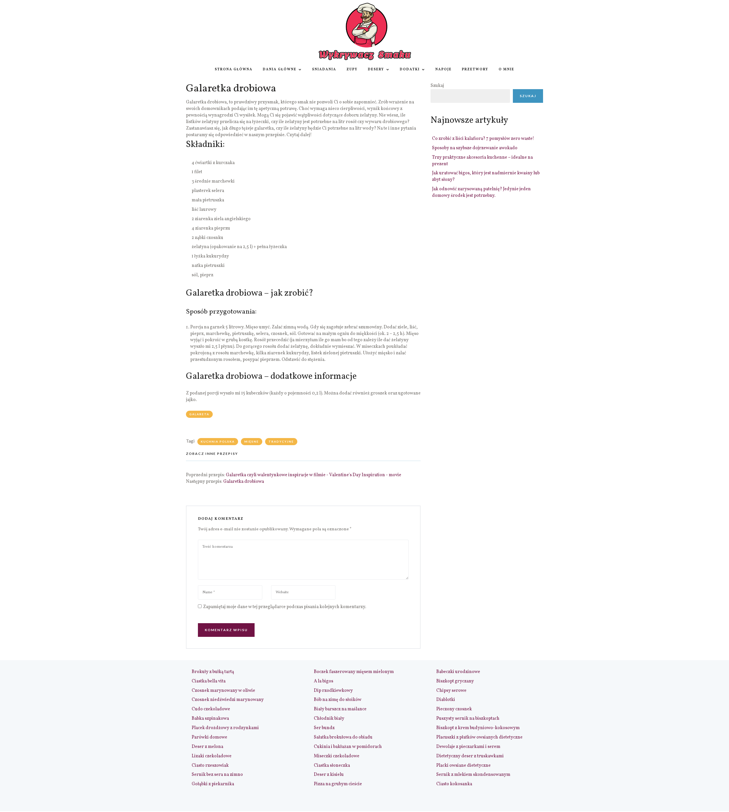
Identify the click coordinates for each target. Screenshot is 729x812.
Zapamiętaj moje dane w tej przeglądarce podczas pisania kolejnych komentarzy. (284, 607)
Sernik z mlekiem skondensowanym (473, 775)
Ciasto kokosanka (454, 784)
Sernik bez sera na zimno (217, 775)
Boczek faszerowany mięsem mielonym (354, 672)
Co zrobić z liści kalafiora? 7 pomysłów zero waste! (483, 139)
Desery (376, 69)
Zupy (352, 69)
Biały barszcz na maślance (340, 709)
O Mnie (506, 69)
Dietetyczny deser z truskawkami (470, 756)
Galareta (199, 414)
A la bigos (323, 681)
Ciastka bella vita (209, 681)
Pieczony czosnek (454, 709)
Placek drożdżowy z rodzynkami (225, 728)
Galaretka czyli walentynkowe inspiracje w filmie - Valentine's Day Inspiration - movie (313, 475)
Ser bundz (324, 728)
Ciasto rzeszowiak (210, 765)
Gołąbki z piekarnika (213, 784)
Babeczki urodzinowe (458, 672)
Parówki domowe (209, 737)
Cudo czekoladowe (211, 709)
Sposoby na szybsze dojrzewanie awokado (474, 148)
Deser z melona (207, 747)
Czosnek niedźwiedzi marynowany (228, 700)
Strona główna (234, 69)
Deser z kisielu (329, 775)
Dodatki (410, 69)
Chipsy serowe (451, 691)
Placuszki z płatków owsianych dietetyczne (479, 737)
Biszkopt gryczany (455, 681)
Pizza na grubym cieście (338, 784)
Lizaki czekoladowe (212, 756)
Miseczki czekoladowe (336, 756)
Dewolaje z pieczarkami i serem (468, 747)
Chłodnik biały (329, 718)
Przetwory (475, 69)
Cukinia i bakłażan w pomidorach (348, 747)
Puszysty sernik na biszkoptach (467, 718)
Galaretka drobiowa (243, 481)
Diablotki (445, 700)
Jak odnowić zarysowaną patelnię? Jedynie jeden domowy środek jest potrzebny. (481, 192)
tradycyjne (281, 441)
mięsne (251, 441)
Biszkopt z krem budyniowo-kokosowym (478, 728)
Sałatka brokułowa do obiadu (343, 737)
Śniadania (324, 69)
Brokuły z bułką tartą (213, 672)
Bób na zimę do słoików (337, 700)
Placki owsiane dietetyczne (463, 765)
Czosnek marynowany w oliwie (223, 691)
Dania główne (279, 69)
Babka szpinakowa (210, 718)
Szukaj (437, 86)
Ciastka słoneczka (332, 765)
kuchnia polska (218, 441)
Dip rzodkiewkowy (333, 691)
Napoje (443, 69)
